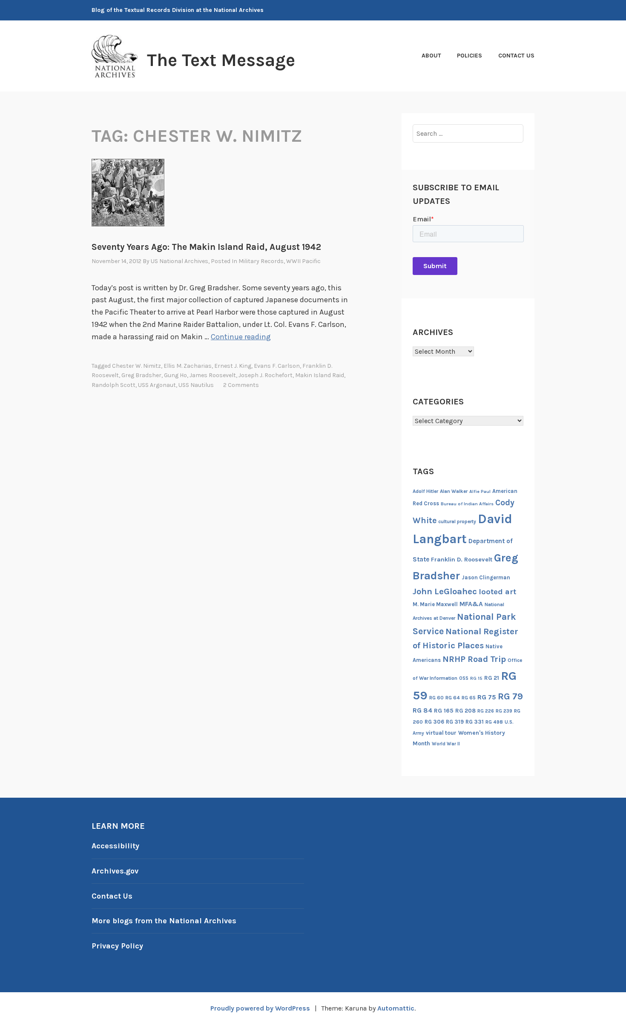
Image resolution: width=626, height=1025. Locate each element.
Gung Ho (175, 375)
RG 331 (474, 722)
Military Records (261, 261)
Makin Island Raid (319, 375)
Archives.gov (115, 871)
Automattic (395, 1008)
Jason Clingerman (486, 577)
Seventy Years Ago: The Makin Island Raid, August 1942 (206, 247)
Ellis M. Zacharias (188, 365)
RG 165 (444, 710)
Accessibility (115, 845)
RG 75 (486, 697)
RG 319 (455, 722)
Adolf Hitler (425, 491)
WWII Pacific (303, 261)
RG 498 (494, 722)
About (431, 55)
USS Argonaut (157, 385)
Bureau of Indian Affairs (467, 504)
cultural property (457, 521)
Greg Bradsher (141, 375)
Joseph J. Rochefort (265, 375)
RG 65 (469, 698)
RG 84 (422, 710)
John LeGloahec (445, 591)
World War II (446, 744)
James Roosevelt (213, 375)
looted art (497, 591)
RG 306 (434, 722)
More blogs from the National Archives (164, 920)
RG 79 (510, 696)
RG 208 (465, 710)
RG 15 (476, 678)
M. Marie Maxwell (435, 604)
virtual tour (441, 733)
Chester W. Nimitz (136, 365)
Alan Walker (454, 491)
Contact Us (516, 55)
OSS (463, 678)
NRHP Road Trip (474, 659)
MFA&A (471, 604)
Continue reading (241, 336)
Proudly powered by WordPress (260, 1008)
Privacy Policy (117, 946)
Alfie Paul (480, 491)
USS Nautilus (196, 385)
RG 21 (491, 678)
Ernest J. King (232, 365)
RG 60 (436, 698)
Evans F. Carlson (277, 365)
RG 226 (485, 711)
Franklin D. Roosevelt (461, 559)
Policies (469, 55)
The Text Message (221, 60)
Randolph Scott (113, 385)
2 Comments (241, 385)
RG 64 (452, 698)
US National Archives (179, 261)
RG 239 (504, 711)
